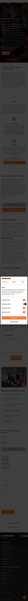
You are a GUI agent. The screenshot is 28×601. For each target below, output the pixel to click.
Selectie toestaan (14, 321)
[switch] (25, 304)
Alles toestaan (14, 317)
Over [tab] (23, 281)
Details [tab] (14, 281)
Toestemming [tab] (5, 281)
